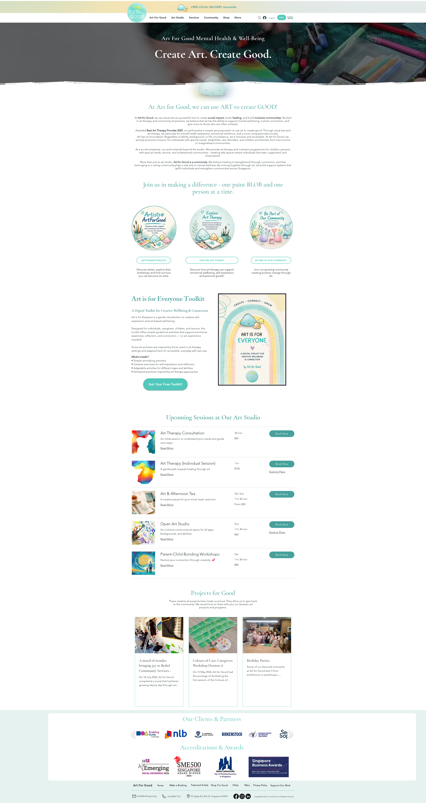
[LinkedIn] (248, 796)
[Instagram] (242, 796)
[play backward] (133, 734)
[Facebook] (236, 796)
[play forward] (290, 734)
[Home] (88, 99)
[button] (158, 17)
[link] (193, 433)
